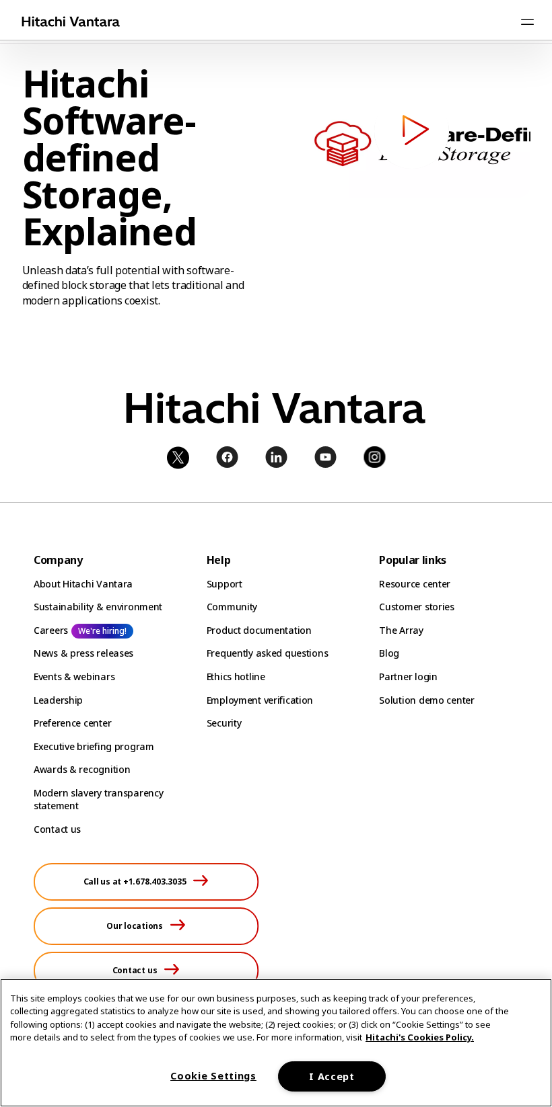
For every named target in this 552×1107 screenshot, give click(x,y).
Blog (389, 653)
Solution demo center (426, 700)
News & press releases (83, 653)
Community (232, 606)
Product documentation (259, 630)
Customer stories (416, 606)
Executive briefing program (94, 746)
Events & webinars (74, 676)
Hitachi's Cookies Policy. (420, 1037)
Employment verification (260, 700)
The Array (401, 630)
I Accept (332, 1076)
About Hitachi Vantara (83, 583)
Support (224, 583)
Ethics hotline (236, 676)
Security (224, 722)
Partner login (408, 676)
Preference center (72, 722)
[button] (411, 131)
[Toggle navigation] (527, 21)
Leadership (58, 700)
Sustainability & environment (98, 606)
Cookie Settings (213, 1075)
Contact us (57, 829)
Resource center (414, 583)
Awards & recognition (82, 769)
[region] (276, 1043)
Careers (51, 630)
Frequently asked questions (268, 653)
